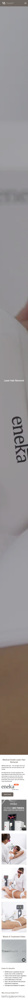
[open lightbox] (14, 815)
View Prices (7, 794)
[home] (8, 3)
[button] (25, 3)
